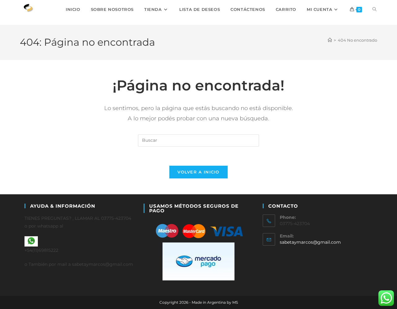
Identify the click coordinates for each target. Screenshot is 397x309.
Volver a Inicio (198, 171)
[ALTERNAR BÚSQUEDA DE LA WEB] (374, 9)
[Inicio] (330, 40)
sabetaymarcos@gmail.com (310, 242)
